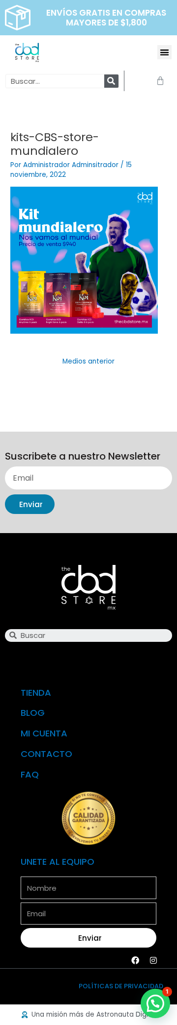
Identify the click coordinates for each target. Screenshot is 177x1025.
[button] (164, 52)
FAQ (30, 774)
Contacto (46, 754)
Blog (33, 713)
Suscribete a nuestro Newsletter (82, 457)
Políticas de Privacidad (121, 986)
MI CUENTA (44, 733)
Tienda (36, 692)
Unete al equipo (57, 861)
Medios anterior (88, 361)
